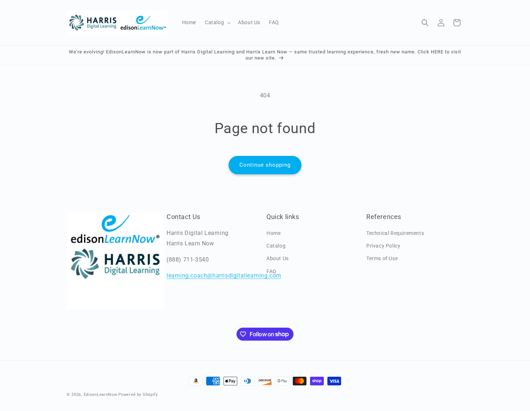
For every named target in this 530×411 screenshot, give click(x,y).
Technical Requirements (395, 233)
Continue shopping (265, 165)
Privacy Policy (383, 246)
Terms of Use (382, 258)
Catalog (276, 246)
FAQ (271, 271)
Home (273, 233)
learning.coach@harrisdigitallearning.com (224, 275)
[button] (217, 22)
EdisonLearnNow (100, 394)
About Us (277, 258)
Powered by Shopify (138, 394)
